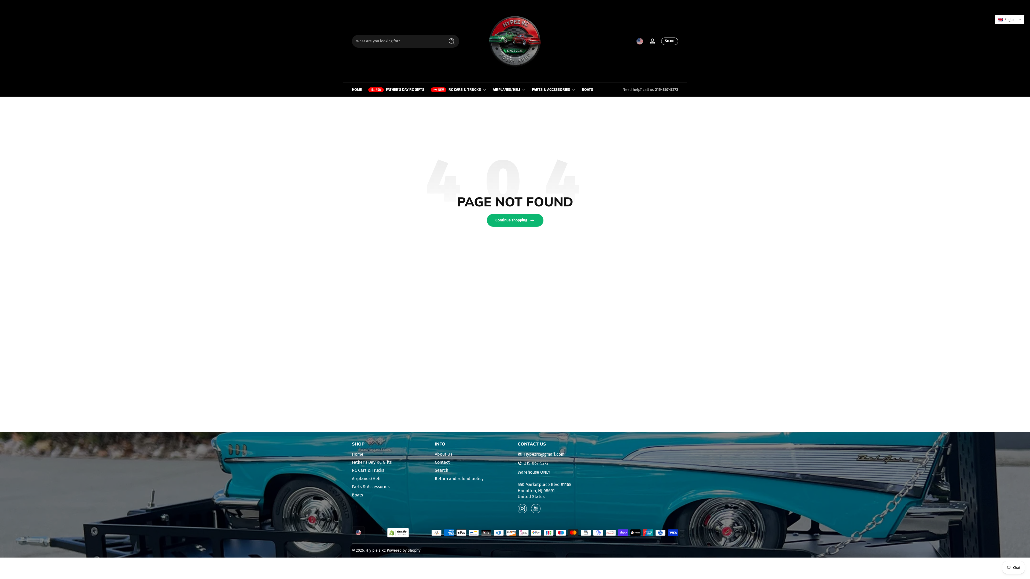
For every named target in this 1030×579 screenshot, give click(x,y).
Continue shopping (511, 220)
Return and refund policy (459, 478)
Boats (357, 494)
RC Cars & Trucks (368, 470)
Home (357, 453)
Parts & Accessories (370, 486)
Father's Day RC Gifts (372, 462)
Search (441, 470)
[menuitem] (390, 454)
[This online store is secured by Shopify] (398, 532)
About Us (443, 453)
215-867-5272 (666, 89)
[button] (639, 41)
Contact (442, 462)
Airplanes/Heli (366, 478)
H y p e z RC (376, 550)
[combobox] (397, 41)
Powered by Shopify (404, 550)
